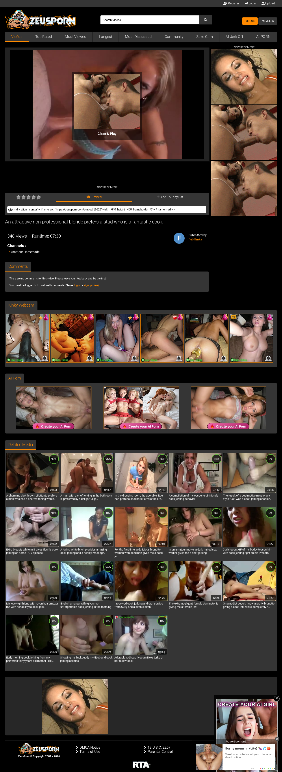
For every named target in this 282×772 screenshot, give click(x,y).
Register (233, 3)
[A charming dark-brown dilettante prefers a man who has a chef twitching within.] (32, 492)
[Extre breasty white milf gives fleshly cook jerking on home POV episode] (32, 546)
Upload (270, 3)
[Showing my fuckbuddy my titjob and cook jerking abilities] (86, 654)
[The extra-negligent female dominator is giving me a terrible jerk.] (195, 600)
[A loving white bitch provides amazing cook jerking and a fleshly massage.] (87, 546)
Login (252, 3)
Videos (249, 20)
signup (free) (91, 285)
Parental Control (160, 752)
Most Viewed (75, 36)
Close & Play (107, 134)
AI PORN (263, 36)
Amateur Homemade (25, 252)
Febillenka (195, 239)
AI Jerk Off (234, 36)
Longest (105, 36)
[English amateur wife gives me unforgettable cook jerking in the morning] (87, 600)
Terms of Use (90, 752)
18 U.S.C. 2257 (159, 747)
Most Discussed (138, 36)
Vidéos (16, 36)
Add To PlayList (171, 197)
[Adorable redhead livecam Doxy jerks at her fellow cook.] (141, 654)
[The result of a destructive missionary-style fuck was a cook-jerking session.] (249, 492)
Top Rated (43, 36)
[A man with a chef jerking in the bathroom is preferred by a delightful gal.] (87, 492)
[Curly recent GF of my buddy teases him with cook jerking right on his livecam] (249, 546)
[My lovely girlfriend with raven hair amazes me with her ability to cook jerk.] (32, 600)
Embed (96, 197)
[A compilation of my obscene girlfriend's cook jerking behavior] (195, 492)
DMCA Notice (90, 747)
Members (268, 20)
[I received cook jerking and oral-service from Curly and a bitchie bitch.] (141, 600)
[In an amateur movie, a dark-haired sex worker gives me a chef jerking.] (195, 546)
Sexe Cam (204, 36)
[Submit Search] (205, 19)
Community (174, 36)
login (77, 285)
